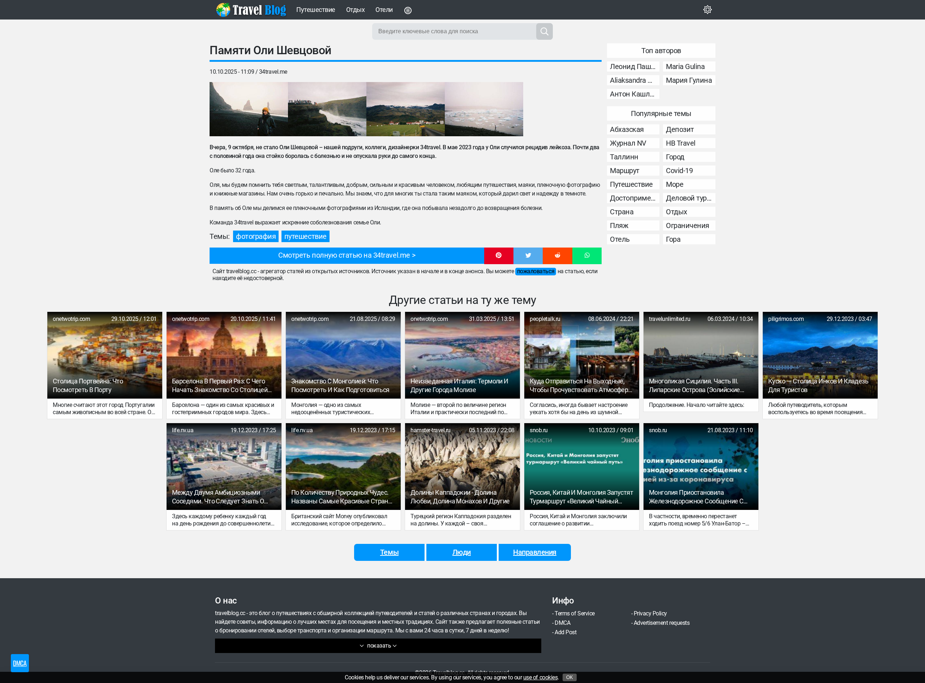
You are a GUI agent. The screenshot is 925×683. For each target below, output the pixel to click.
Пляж (619, 225)
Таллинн (624, 157)
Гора (673, 239)
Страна (621, 211)
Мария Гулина (689, 80)
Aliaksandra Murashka (634, 80)
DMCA (562, 622)
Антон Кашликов (634, 94)
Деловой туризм (690, 198)
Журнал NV (628, 143)
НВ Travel (681, 143)
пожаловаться (535, 271)
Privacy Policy (650, 613)
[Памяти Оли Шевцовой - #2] (327, 109)
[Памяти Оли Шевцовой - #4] (484, 109)
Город (675, 157)
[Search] (544, 31)
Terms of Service (574, 613)
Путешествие (315, 9)
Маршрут (625, 170)
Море (674, 184)
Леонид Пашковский (634, 66)
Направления (534, 552)
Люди (461, 552)
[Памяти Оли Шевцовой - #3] (405, 109)
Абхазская (627, 129)
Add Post (565, 632)
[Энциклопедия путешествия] (251, 10)
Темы (389, 552)
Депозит (680, 129)
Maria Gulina (685, 66)
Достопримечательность (634, 198)
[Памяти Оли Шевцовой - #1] (249, 109)
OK (569, 677)
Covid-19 (679, 170)
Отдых (355, 9)
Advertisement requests (661, 622)
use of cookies (540, 677)
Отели (384, 9)
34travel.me (273, 71)
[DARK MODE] (707, 9)
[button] (498, 256)
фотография (256, 236)
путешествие (305, 236)
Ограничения (687, 225)
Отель (620, 239)
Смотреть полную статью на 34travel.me (344, 255)
